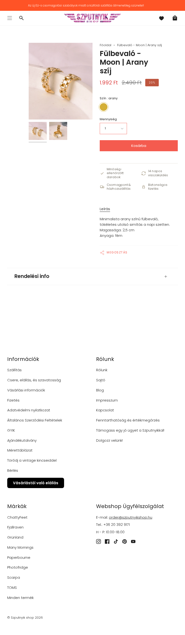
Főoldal (105, 45)
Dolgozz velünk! (109, 440)
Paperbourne (18, 557)
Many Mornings (20, 547)
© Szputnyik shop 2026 (25, 617)
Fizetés (13, 400)
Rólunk (101, 369)
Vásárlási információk (26, 390)
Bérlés (12, 470)
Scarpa (13, 577)
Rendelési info (31, 276)
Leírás (105, 208)
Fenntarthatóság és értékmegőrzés (128, 420)
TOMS (12, 587)
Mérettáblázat (20, 450)
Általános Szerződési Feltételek (34, 420)
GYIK (11, 430)
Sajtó (100, 380)
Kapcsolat (105, 410)
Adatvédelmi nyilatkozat (28, 410)
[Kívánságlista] (161, 18)
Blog (100, 390)
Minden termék (20, 597)
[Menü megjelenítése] (9, 18)
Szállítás (14, 369)
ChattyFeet (17, 517)
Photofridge (17, 567)
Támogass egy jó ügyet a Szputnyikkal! (130, 430)
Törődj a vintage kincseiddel (32, 460)
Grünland (15, 537)
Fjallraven (15, 527)
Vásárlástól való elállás (35, 482)
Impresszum (107, 400)
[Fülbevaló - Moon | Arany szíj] (38, 131)
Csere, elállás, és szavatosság (34, 380)
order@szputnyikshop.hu (130, 517)
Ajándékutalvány (22, 440)
